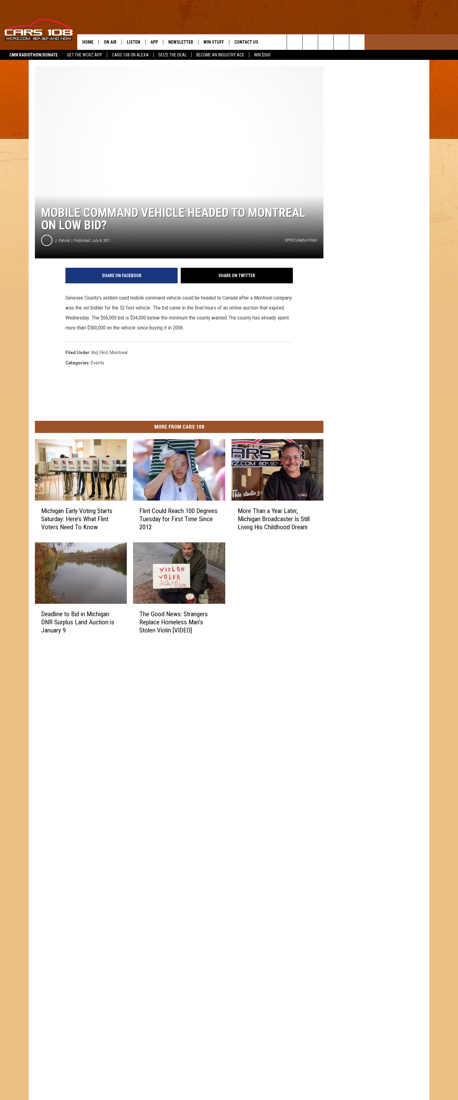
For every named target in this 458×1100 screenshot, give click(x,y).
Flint (104, 352)
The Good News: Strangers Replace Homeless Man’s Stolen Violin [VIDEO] (173, 622)
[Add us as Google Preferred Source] (310, 42)
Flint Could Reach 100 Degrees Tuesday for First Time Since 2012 (178, 519)
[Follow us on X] (341, 42)
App (154, 42)
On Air (110, 42)
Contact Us (246, 42)
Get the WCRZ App (84, 54)
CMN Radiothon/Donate (33, 54)
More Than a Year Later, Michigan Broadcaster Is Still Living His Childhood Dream (274, 519)
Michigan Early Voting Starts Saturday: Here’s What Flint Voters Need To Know (76, 519)
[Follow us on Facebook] (325, 42)
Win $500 (262, 54)
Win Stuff (213, 42)
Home (87, 42)
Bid (95, 352)
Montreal (118, 352)
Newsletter (180, 42)
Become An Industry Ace (220, 54)
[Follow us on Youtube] (357, 42)
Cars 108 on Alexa (130, 54)
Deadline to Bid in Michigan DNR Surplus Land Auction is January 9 (77, 622)
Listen (133, 42)
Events (97, 362)
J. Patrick (62, 240)
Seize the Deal (172, 54)
